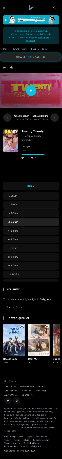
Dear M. (32, 358)
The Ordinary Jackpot (26, 395)
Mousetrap (41, 390)
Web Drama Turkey (13, 451)
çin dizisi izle (37, 431)
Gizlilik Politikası (31, 443)
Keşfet (30, 436)
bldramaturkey (11, 446)
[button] (5, 67)
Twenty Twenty (20, 49)
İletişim (26, 440)
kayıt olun (30, 40)
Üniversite (26, 140)
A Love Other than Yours (10, 395)
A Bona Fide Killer (25, 391)
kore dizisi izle (24, 431)
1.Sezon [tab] (31, 185)
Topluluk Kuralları (12, 443)
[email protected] (12, 427)
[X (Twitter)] (8, 400)
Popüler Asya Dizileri (13, 436)
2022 (5, 362)
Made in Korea (27, 386)
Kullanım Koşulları (41, 440)
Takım (17, 440)
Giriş (42, 299)
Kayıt (49, 299)
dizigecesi (36, 446)
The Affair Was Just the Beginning (11, 391)
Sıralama (14, 307)
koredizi (24, 446)
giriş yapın (43, 37)
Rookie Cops (10, 358)
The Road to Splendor (10, 386)
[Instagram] (16, 400)
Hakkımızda (41, 436)
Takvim (7, 440)
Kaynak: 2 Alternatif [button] (31, 57)
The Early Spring (40, 386)
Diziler (6, 49)
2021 (30, 362)
